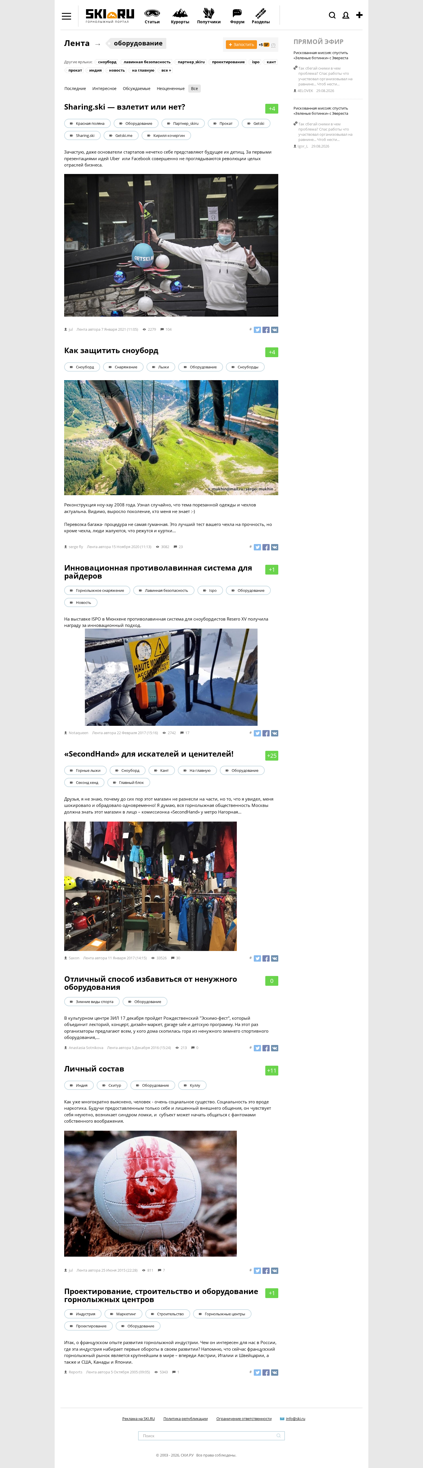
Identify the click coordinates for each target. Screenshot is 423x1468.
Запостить (241, 45)
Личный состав (94, 1068)
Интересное (104, 88)
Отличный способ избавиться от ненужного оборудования (150, 983)
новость (117, 70)
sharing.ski (85, 135)
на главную (143, 70)
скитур (114, 1085)
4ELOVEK (305, 90)
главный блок (131, 782)
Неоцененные (171, 88)
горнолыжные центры (225, 1313)
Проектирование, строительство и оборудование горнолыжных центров (161, 1295)
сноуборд (107, 61)
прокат (75, 70)
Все (194, 88)
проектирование (228, 61)
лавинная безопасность (147, 61)
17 (187, 732)
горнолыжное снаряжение (100, 590)
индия (95, 70)
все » (166, 70)
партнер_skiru (191, 61)
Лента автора (88, 329)
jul (71, 329)
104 (168, 329)
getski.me (123, 135)
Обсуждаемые (136, 88)
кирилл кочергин (169, 135)
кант (271, 61)
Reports (75, 1372)
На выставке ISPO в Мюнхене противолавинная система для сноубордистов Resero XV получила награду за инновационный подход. (166, 622)
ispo (256, 61)
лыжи (163, 367)
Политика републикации (185, 1418)
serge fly (76, 546)
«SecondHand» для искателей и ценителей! (148, 754)
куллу (195, 1085)
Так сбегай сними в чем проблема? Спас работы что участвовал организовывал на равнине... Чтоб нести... (325, 76)
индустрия (85, 1313)
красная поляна (90, 123)
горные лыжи (88, 770)
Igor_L (303, 146)
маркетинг (126, 1313)
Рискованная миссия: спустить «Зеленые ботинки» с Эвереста (321, 55)
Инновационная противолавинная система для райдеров (158, 571)
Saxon (74, 957)
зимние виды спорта (94, 1001)
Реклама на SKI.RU (138, 1418)
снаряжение (126, 367)
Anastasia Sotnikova (86, 1047)
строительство (170, 1313)
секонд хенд (87, 782)
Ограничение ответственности (244, 1418)
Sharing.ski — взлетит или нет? (124, 107)
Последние (75, 88)
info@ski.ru (295, 1418)
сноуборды (248, 367)
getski (259, 123)
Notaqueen (78, 732)
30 (178, 957)
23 (181, 546)
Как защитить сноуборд (111, 350)
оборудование (138, 43)
